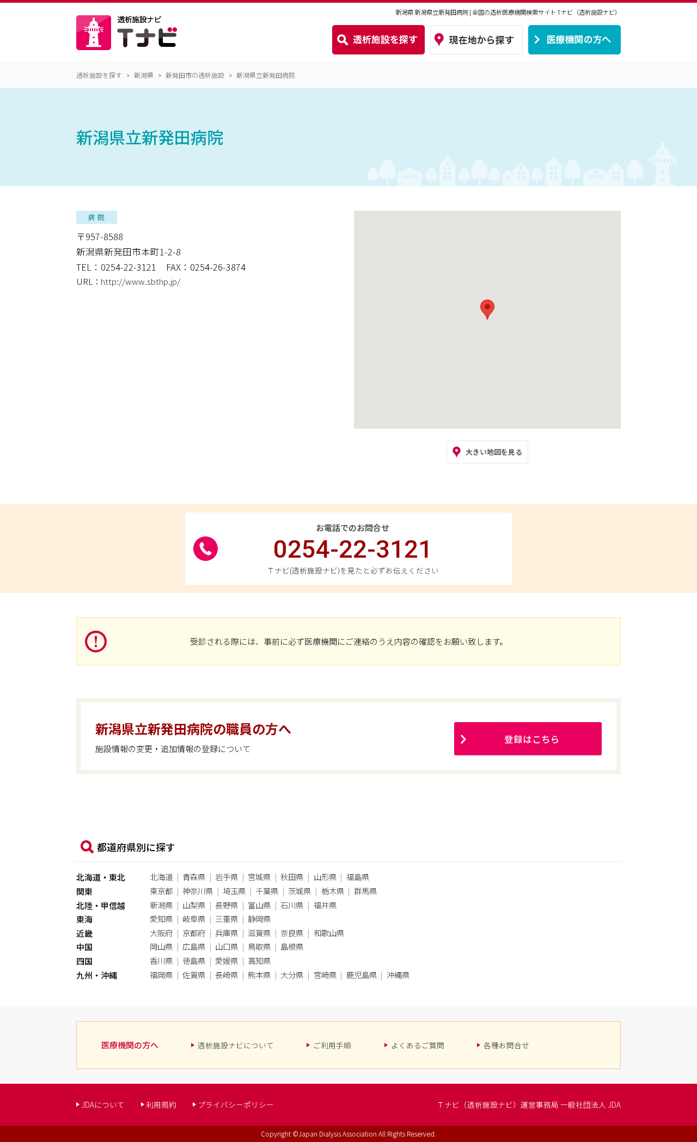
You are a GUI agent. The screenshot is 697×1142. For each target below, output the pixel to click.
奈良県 (291, 932)
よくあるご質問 (417, 1045)
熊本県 (259, 974)
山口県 (226, 946)
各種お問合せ (506, 1045)
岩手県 (226, 876)
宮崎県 (325, 974)
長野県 (226, 905)
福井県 (325, 905)
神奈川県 (197, 890)
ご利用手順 (332, 1045)
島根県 (291, 946)
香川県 (161, 960)
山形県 (325, 876)
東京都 (161, 890)
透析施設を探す (99, 75)
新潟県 (144, 75)
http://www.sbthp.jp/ (140, 281)
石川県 (291, 905)
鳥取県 (259, 946)
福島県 (357, 876)
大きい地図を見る (494, 452)
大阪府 (161, 932)
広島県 (193, 946)
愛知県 (161, 918)
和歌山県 (329, 932)
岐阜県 (193, 918)
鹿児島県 (361, 974)
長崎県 (226, 974)
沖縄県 (398, 974)
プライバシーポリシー (236, 1104)
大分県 (291, 974)
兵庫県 (226, 932)
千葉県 (266, 890)
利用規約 (161, 1104)
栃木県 (332, 890)
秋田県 (291, 876)
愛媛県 (226, 960)
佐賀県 (193, 974)
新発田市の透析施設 (195, 75)
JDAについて (103, 1104)
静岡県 (259, 918)
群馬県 (365, 890)
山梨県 (193, 905)
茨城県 (299, 890)
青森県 (193, 876)
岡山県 (161, 946)
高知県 (259, 960)
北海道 (161, 876)
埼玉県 (234, 890)
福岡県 (161, 974)
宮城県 (259, 876)
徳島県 (193, 960)
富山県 (259, 905)
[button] (487, 310)
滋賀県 (259, 932)
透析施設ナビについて (236, 1045)
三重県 (226, 918)
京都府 (193, 932)
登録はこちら (532, 739)
